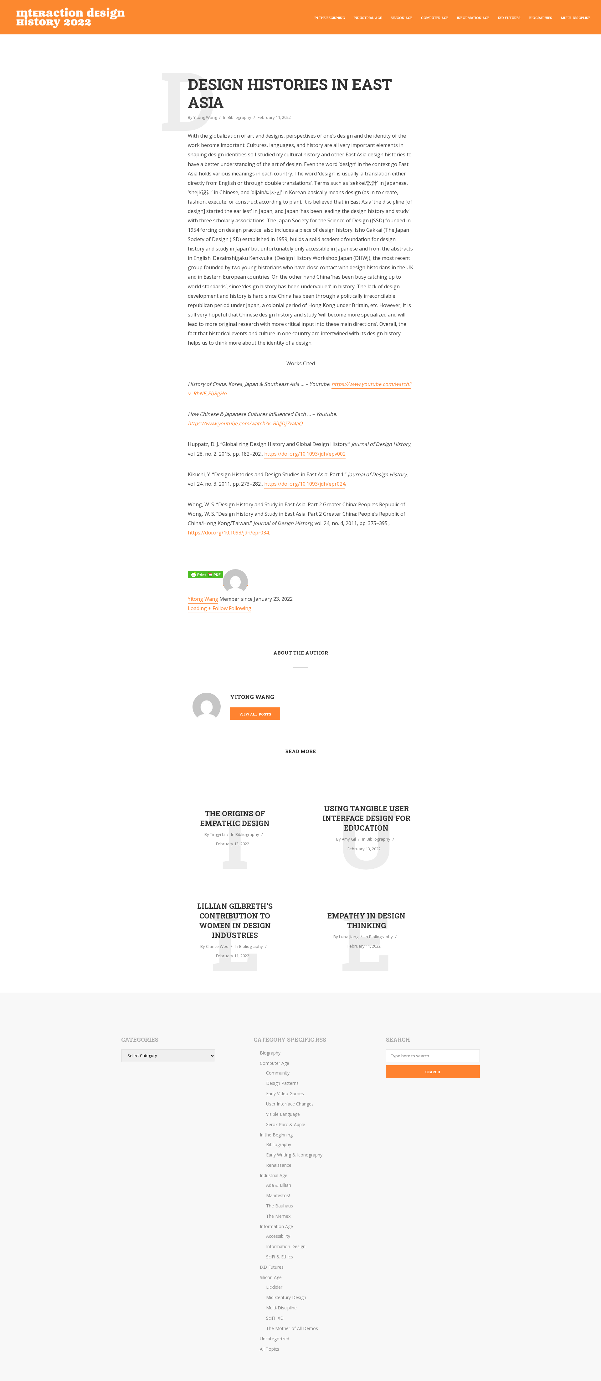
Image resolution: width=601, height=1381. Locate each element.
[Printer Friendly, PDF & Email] (205, 574)
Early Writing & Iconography (294, 1155)
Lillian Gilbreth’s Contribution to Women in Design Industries (235, 920)
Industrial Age (368, 17)
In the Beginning (330, 17)
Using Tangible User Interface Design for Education (366, 818)
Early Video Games (285, 1093)
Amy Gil (349, 839)
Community (278, 1073)
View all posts (255, 714)
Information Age (473, 17)
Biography (270, 1053)
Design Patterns (282, 1083)
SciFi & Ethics (279, 1257)
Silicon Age (401, 17)
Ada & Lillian (278, 1185)
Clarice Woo (217, 946)
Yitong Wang (205, 117)
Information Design (286, 1246)
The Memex (278, 1216)
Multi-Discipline (281, 1308)
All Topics (269, 1349)
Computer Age (434, 17)
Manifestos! (278, 1195)
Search (432, 1072)
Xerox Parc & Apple (285, 1124)
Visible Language (283, 1114)
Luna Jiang (348, 936)
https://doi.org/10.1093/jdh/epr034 (228, 532)
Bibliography (239, 117)
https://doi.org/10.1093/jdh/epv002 (305, 453)
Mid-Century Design (286, 1297)
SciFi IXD (275, 1318)
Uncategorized (274, 1339)
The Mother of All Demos (292, 1328)
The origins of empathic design (235, 818)
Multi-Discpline (575, 17)
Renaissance (278, 1165)
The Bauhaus (279, 1206)
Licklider (274, 1287)
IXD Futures (509, 17)
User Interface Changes (290, 1104)
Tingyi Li (217, 834)
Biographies (540, 17)
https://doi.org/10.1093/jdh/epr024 (304, 483)
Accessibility (278, 1236)
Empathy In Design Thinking (366, 920)
